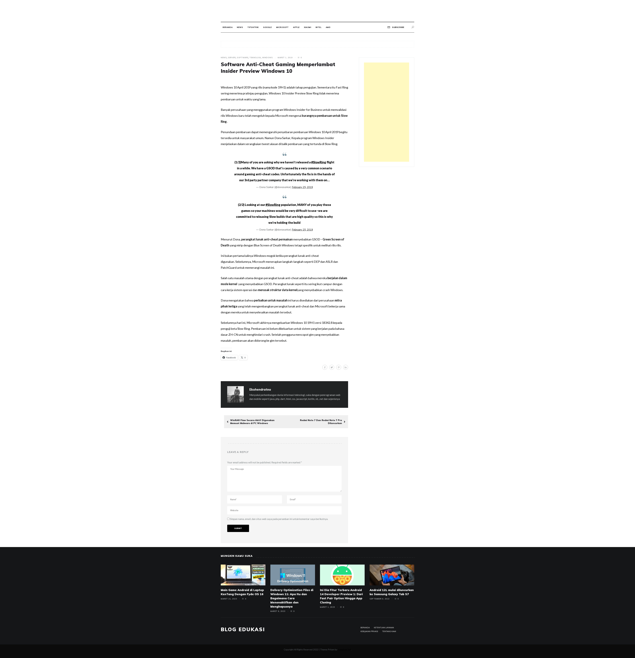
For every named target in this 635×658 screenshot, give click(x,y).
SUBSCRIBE (397, 27)
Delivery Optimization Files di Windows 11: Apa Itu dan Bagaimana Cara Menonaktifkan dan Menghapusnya (291, 598)
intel (318, 27)
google (267, 27)
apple (296, 27)
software (242, 57)
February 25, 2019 (302, 187)
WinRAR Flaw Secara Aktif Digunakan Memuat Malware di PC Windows (252, 422)
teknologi (255, 57)
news (240, 27)
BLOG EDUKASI (243, 629)
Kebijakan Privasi (369, 631)
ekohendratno (260, 389)
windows (267, 57)
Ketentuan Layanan (384, 627)
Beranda (228, 27)
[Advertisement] (386, 112)
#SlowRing (318, 162)
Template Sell (344, 649)
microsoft (282, 27)
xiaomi (307, 27)
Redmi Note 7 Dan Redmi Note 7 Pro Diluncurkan (321, 422)
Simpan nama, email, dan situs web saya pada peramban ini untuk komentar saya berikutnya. (279, 518)
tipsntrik (253, 27)
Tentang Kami (389, 631)
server (232, 57)
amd (328, 27)
